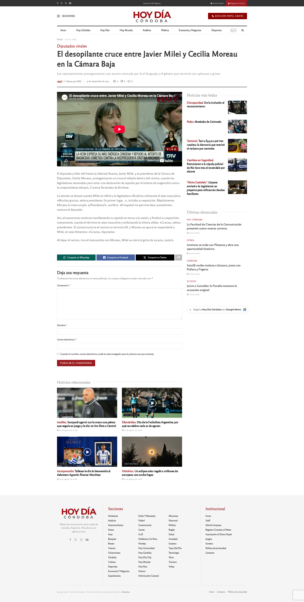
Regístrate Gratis (237, 3)
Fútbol (63, 464)
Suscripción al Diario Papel (219, 534)
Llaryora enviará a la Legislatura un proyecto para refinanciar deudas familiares (206, 187)
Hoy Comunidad (146, 548)
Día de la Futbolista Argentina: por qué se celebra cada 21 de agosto (150, 424)
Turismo (173, 561)
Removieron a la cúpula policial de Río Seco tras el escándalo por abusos (206, 165)
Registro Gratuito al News (218, 529)
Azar (110, 534)
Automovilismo (115, 525)
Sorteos (209, 543)
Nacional (173, 520)
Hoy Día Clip (67, 415)
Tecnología (174, 552)
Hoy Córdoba (83, 30)
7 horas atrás (194, 274)
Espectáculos (114, 575)
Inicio (63, 30)
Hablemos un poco (147, 538)
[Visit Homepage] (152, 16)
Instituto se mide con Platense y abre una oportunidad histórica (213, 247)
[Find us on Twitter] (61, 3)
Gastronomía (144, 525)
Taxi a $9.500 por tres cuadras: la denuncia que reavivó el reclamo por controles (206, 144)
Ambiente (113, 515)
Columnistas (114, 552)
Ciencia (111, 548)
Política (165, 30)
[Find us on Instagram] (66, 3)
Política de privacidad (216, 548)
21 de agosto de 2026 (133, 430)
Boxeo (111, 543)
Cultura (112, 561)
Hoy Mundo (126, 30)
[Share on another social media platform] (178, 257)
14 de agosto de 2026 (68, 479)
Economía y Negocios (190, 30)
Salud (171, 534)
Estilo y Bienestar (146, 515)
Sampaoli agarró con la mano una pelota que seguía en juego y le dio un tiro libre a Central (86, 424)
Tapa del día (175, 548)
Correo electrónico (67, 339)
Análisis (147, 30)
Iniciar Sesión (218, 3)
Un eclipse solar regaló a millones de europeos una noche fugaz (150, 472)
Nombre (62, 325)
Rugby (172, 529)
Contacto (210, 552)
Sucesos (191, 281)
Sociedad (173, 538)
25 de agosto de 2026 (68, 430)
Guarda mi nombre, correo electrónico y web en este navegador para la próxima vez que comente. (107, 353)
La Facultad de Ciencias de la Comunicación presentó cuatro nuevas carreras (214, 226)
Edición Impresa (213, 525)
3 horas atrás (194, 232)
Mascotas (173, 515)
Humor (142, 571)
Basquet (112, 538)
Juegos (209, 538)
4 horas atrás (194, 253)
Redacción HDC (74, 81)
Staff (208, 520)
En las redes (71, 39)
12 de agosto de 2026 (133, 479)
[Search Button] (242, 30)
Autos (111, 529)
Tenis (171, 557)
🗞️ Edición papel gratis (228, 16)
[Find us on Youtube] (70, 3)
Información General (148, 575)
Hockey (142, 543)
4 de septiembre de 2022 (98, 81)
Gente (141, 529)
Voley (171, 566)
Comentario (64, 285)
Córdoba (192, 261)
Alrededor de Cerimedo (204, 121)
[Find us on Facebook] (57, 3)
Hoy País (105, 30)
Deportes (216, 30)
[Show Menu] (58, 16)
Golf (140, 534)
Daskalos (126, 592)
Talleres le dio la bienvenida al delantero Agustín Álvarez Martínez (83, 472)
